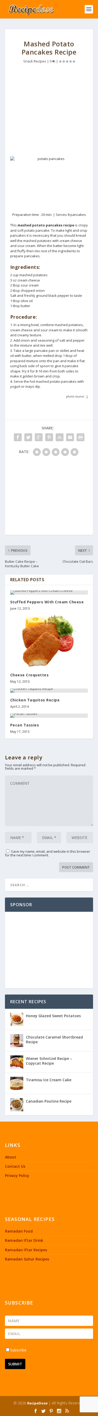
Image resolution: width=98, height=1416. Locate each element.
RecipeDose (37, 1403)
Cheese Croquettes (29, 674)
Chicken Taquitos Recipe (35, 699)
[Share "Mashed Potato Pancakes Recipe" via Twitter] (28, 437)
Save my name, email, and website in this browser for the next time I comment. (47, 853)
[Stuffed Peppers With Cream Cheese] (49, 592)
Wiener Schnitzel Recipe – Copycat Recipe (49, 1061)
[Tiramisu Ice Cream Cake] (16, 1083)
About (10, 1157)
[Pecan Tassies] (49, 716)
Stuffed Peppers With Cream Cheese (47, 601)
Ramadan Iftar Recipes (26, 1249)
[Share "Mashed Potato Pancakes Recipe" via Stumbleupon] (59, 437)
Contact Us (15, 1166)
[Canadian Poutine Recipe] (16, 1104)
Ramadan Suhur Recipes (27, 1259)
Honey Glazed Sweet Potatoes (53, 1015)
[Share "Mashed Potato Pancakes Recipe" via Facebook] (18, 437)
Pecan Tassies (24, 725)
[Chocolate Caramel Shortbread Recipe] (16, 1040)
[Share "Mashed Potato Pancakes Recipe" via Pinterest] (49, 437)
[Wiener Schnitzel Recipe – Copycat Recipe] (16, 1062)
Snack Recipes (34, 61)
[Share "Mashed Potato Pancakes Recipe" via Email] (70, 437)
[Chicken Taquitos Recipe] (49, 690)
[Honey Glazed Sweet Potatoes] (16, 1019)
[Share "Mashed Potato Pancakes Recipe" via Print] (80, 437)
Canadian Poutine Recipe (48, 1101)
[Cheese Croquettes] (49, 641)
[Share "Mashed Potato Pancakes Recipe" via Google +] (38, 437)
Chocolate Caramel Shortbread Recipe (54, 1039)
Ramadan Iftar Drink (24, 1240)
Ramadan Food (19, 1231)
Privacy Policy (17, 1175)
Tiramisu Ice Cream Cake (48, 1079)
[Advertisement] (49, 111)
